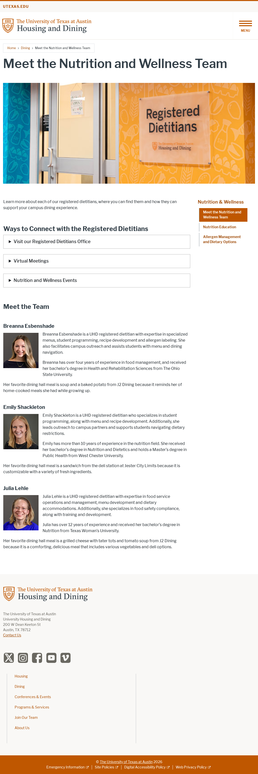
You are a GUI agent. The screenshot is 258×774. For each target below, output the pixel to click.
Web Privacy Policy (191, 767)
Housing (21, 676)
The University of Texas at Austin (126, 762)
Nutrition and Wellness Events (45, 280)
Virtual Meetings (32, 261)
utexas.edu (16, 7)
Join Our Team (26, 718)
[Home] (47, 25)
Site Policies (104, 767)
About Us (22, 728)
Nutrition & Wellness (221, 202)
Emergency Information (65, 767)
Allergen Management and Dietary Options (222, 239)
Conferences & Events (33, 697)
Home (11, 48)
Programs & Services (32, 707)
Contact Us (12, 635)
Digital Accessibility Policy (145, 767)
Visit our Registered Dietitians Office (52, 241)
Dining (25, 48)
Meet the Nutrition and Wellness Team (222, 214)
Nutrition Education (219, 227)
